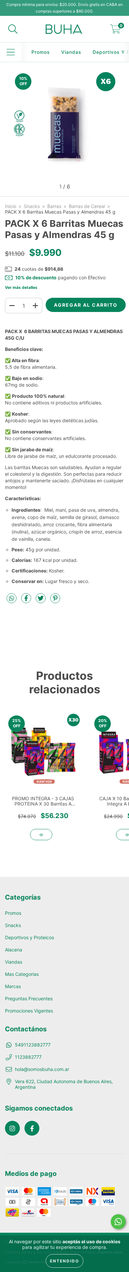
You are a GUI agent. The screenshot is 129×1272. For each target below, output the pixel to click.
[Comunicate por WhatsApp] (118, 1221)
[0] (115, 31)
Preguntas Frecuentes (29, 998)
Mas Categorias (22, 974)
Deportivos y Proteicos (29, 937)
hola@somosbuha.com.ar (42, 1069)
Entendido (64, 1260)
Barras (54, 206)
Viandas (71, 52)
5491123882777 (33, 1045)
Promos (40, 52)
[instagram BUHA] (12, 1128)
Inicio (10, 206)
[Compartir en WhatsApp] (12, 598)
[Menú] (10, 52)
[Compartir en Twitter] (41, 600)
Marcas (13, 986)
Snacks (32, 206)
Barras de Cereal (87, 206)
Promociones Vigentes (29, 1011)
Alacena (13, 949)
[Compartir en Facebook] (26, 600)
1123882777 (28, 1057)
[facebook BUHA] (31, 1128)
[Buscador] (13, 29)
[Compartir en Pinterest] (55, 600)
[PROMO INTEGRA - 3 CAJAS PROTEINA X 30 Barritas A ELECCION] (41, 834)
